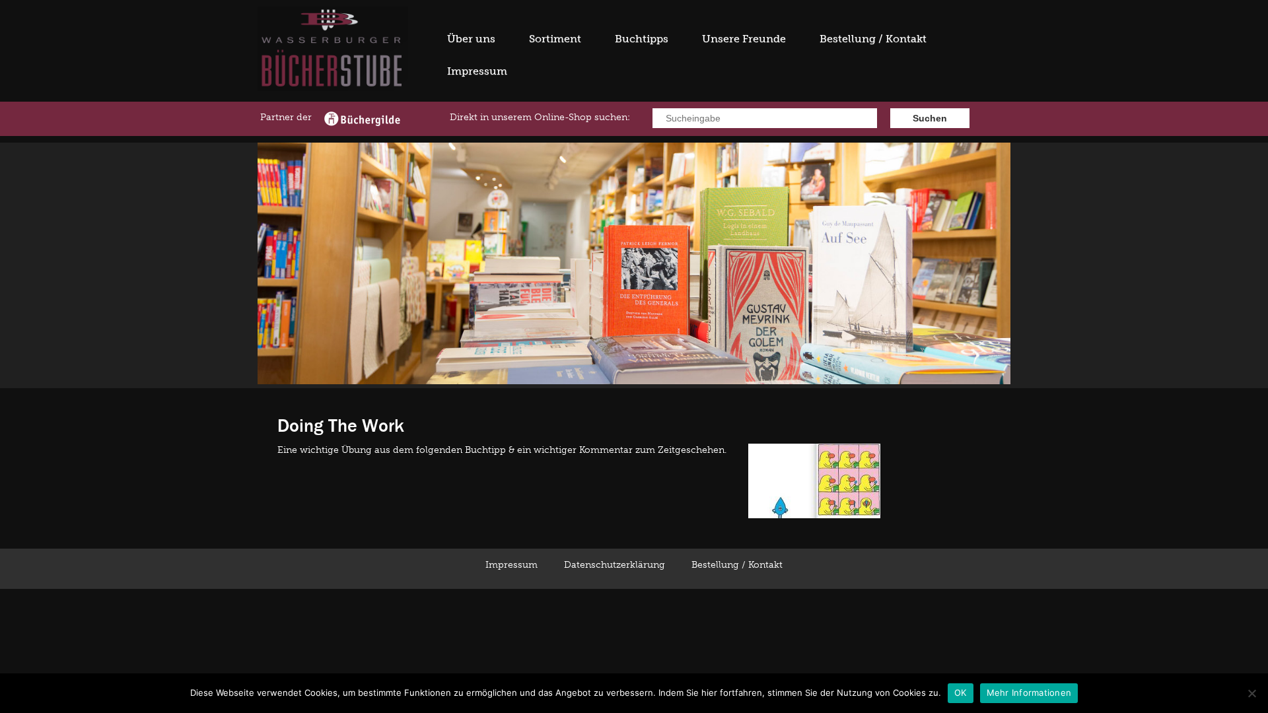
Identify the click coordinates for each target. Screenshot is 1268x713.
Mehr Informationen (1029, 692)
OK (960, 692)
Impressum (477, 71)
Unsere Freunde (744, 38)
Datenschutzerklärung (614, 564)
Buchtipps (641, 38)
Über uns (471, 38)
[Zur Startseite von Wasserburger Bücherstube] (333, 88)
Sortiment (555, 38)
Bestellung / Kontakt (873, 38)
